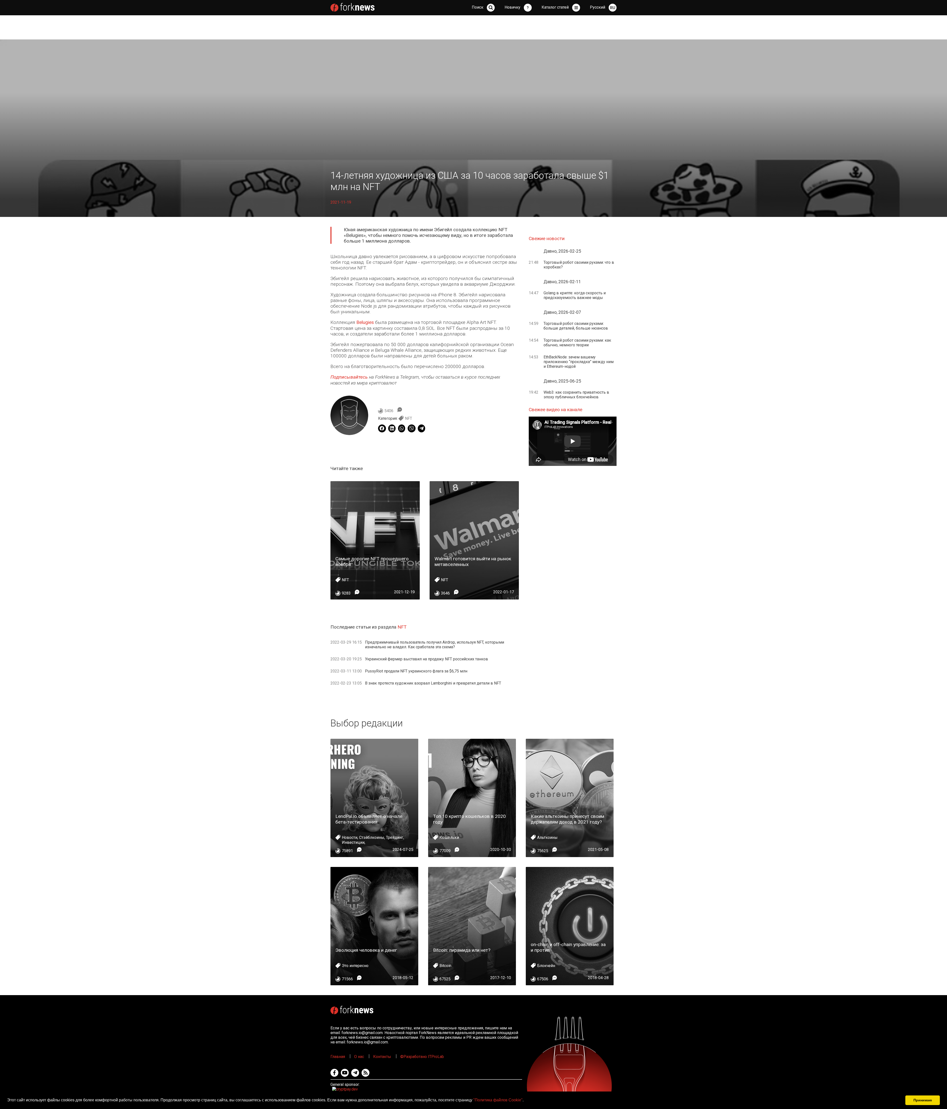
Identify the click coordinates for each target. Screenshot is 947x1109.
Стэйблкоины (371, 837)
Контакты (382, 1056)
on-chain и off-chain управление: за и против (568, 947)
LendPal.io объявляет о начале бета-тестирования (368, 819)
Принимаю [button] (922, 1100)
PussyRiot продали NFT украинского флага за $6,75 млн (416, 671)
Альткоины (547, 837)
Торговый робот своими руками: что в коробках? (579, 264)
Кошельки (449, 837)
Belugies (365, 322)
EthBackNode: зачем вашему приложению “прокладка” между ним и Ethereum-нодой (579, 362)
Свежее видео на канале (555, 409)
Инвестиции (353, 842)
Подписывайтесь (349, 377)
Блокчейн (546, 965)
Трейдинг (394, 837)
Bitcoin (445, 965)
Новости (349, 837)
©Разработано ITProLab (422, 1056)
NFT (408, 418)
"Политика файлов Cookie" (498, 1100)
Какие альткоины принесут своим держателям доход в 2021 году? (567, 819)
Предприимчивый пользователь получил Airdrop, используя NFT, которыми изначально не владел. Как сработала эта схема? (434, 644)
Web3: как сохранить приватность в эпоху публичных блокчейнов (576, 394)
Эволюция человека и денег (366, 950)
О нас (359, 1056)
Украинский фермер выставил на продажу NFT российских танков (426, 659)
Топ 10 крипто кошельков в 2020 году (469, 819)
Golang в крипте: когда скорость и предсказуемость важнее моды (575, 295)
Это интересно (355, 965)
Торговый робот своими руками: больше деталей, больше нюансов (576, 326)
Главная (337, 1056)
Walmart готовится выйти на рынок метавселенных (473, 561)
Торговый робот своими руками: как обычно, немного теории (577, 342)
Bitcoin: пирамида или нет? (461, 950)
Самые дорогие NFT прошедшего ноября (372, 561)
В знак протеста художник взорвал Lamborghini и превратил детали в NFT (433, 683)
